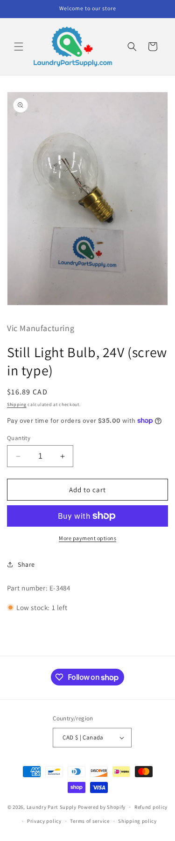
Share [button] (26, 564)
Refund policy (151, 807)
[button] (18, 46)
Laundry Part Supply (52, 807)
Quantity (18, 438)
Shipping (17, 404)
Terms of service (89, 821)
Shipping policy (137, 821)
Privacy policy (44, 821)
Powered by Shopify (102, 807)
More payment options (87, 538)
